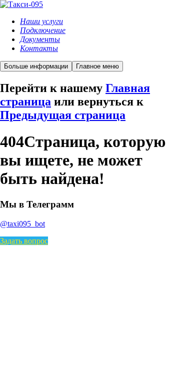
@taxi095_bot (22, 224)
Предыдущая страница (63, 115)
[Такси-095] (21, 4)
